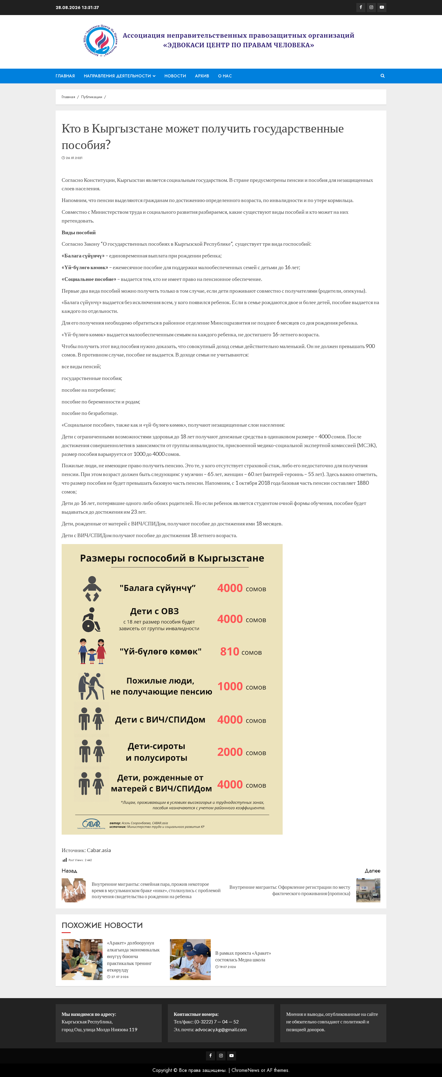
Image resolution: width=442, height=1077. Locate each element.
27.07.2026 (120, 977)
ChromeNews (245, 1070)
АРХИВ (202, 76)
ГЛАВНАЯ (65, 76)
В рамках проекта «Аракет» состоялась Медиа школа (243, 956)
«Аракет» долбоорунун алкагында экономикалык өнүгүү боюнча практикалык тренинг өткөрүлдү (133, 956)
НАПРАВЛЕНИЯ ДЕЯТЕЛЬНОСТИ (117, 76)
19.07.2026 (227, 967)
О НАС (225, 76)
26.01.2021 (74, 158)
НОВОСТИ (175, 76)
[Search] (382, 76)
